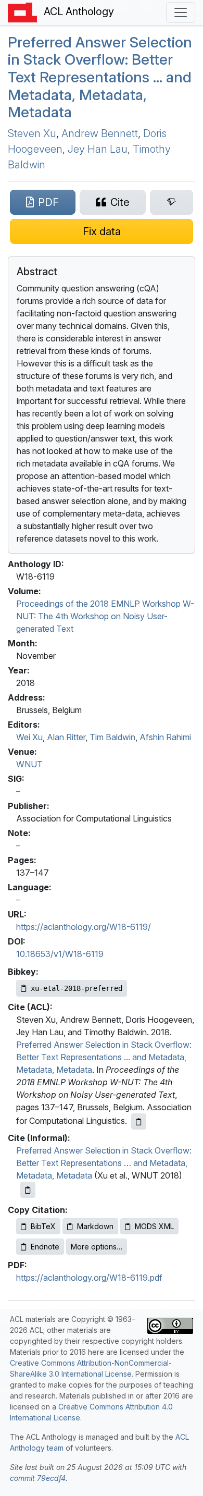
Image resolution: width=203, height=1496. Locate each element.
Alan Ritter (66, 737)
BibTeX (43, 1226)
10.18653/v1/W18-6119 (60, 954)
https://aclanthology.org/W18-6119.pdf (89, 1277)
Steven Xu (32, 133)
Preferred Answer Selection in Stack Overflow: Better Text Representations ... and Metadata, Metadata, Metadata (104, 1057)
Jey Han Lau (98, 149)
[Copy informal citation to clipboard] (27, 1190)
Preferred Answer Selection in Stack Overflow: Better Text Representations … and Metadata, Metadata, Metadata (104, 1163)
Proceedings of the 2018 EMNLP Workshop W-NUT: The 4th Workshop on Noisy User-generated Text (105, 616)
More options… (96, 1246)
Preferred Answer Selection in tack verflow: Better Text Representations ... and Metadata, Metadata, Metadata (100, 77)
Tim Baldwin (112, 737)
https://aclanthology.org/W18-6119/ (83, 927)
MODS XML (154, 1226)
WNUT (29, 764)
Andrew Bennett (99, 133)
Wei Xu (29, 737)
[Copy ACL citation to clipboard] (138, 1121)
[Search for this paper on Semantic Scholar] (171, 202)
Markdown (95, 1226)
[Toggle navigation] (180, 12)
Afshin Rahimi (165, 737)
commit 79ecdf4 (38, 1478)
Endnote (45, 1246)
